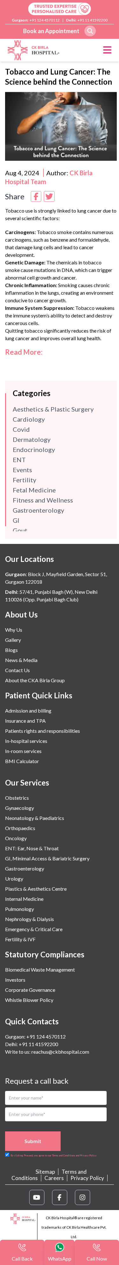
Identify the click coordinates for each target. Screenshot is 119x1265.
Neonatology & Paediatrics (34, 818)
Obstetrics (17, 798)
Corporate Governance (30, 990)
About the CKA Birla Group (35, 680)
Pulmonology (19, 909)
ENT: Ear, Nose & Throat (32, 848)
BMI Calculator (22, 761)
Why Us (13, 630)
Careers (54, 1178)
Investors (15, 980)
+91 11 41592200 (92, 20)
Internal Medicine (24, 899)
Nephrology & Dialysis (29, 919)
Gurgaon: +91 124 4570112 (35, 1036)
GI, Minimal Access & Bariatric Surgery (47, 858)
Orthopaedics (20, 828)
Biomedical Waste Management (40, 970)
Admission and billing (28, 711)
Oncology (16, 838)
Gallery (13, 640)
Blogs (11, 650)
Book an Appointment (51, 30)
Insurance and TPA (25, 721)
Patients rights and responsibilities (42, 731)
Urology (14, 879)
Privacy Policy (87, 1178)
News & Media (21, 660)
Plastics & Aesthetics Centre (36, 889)
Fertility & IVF (20, 939)
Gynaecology (19, 808)
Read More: (24, 352)
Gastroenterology (24, 868)
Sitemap (45, 1171)
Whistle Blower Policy (29, 1000)
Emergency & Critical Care (34, 929)
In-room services (23, 751)
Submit (32, 1141)
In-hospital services (26, 741)
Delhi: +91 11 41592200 (31, 1044)
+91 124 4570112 (45, 20)
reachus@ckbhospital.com (59, 1052)
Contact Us (17, 670)
